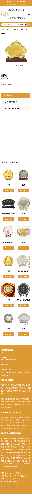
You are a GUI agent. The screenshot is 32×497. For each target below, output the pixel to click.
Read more (8, 190)
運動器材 (24, 391)
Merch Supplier (24, 417)
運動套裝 (15, 399)
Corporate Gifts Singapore (14, 479)
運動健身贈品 (14, 388)
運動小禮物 (10, 402)
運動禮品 (21, 385)
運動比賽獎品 (20, 402)
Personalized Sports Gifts (9, 417)
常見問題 (18, 372)
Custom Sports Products (15, 423)
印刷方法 (11, 372)
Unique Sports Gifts (12, 425)
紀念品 (12, 473)
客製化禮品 (22, 476)
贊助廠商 (4, 473)
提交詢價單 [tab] (8, 95)
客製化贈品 (25, 404)
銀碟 (10, 84)
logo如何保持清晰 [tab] (10, 102)
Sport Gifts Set (6, 428)
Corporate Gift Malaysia (9, 482)
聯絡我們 (4, 364)
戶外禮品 (9, 391)
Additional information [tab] (12, 108)
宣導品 (9, 404)
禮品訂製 (13, 476)
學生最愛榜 (22, 4)
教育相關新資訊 (12, 4)
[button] (27, 41)
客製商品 (4, 476)
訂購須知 (4, 372)
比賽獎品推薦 (6, 407)
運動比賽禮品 (6, 399)
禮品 (3, 479)
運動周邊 (16, 391)
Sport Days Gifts (17, 428)
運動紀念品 (5, 385)
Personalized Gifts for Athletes (11, 420)
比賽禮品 (14, 385)
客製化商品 (20, 473)
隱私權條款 (7, 375)
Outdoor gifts (24, 425)
